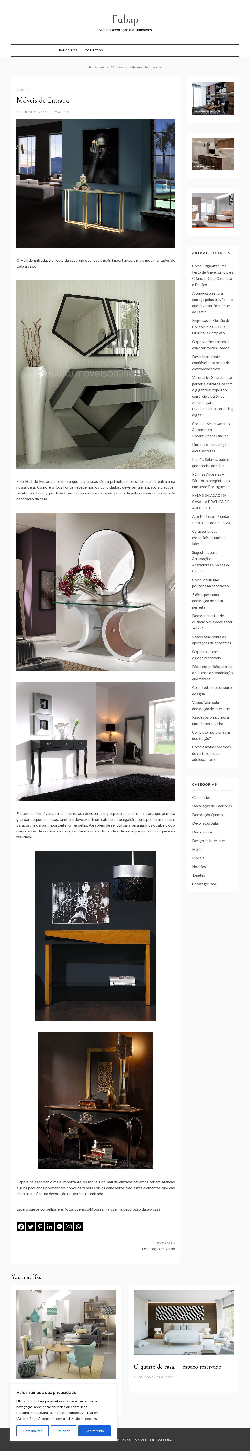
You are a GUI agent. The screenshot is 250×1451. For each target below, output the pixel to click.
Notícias (199, 866)
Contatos (94, 50)
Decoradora (202, 832)
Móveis (23, 90)
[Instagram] (68, 1226)
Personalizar (32, 1431)
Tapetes (198, 875)
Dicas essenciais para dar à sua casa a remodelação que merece (212, 672)
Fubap (125, 19)
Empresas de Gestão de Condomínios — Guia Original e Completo (211, 326)
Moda (197, 849)
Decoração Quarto (207, 815)
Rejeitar (64, 1431)
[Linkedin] (49, 1226)
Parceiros (68, 50)
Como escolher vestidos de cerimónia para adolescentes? (211, 753)
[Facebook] (21, 1226)
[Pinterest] (40, 1226)
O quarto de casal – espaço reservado (177, 1366)
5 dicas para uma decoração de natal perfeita (207, 600)
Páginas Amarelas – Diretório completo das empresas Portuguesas (211, 480)
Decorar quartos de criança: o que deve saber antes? (212, 621)
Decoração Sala (205, 823)
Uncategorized (204, 884)
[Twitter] (30, 1226)
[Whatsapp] (78, 1226)
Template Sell (160, 1439)
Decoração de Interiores (212, 806)
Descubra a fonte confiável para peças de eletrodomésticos (211, 362)
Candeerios (201, 797)
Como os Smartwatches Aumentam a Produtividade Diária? (211, 429)
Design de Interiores (209, 840)
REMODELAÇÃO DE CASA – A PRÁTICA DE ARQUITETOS (210, 501)
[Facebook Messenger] (59, 1226)
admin (64, 112)
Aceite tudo (94, 1431)
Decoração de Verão (158, 1249)
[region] (63, 1412)
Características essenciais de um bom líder (209, 537)
